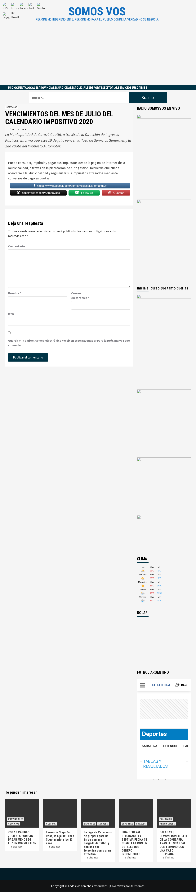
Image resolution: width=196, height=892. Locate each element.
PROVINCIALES (48, 88)
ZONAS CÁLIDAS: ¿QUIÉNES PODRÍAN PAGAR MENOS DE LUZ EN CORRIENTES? (22, 837)
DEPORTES (97, 88)
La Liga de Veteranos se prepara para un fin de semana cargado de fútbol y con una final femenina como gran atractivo (98, 843)
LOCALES (33, 88)
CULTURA (51, 823)
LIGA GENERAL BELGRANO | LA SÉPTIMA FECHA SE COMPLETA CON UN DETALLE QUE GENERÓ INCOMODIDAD (134, 843)
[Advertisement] (98, 56)
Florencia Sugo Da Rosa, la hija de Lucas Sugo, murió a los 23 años (60, 837)
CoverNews (117, 886)
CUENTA (21, 88)
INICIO (12, 88)
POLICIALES (82, 88)
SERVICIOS (124, 88)
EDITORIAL (111, 88)
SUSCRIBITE (139, 88)
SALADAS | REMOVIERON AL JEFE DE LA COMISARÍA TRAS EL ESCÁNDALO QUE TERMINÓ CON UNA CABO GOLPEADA (174, 843)
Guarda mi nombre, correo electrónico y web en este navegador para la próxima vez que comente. (69, 343)
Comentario (16, 246)
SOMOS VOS (97, 11)
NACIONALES (66, 88)
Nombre (14, 293)
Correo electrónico (80, 295)
